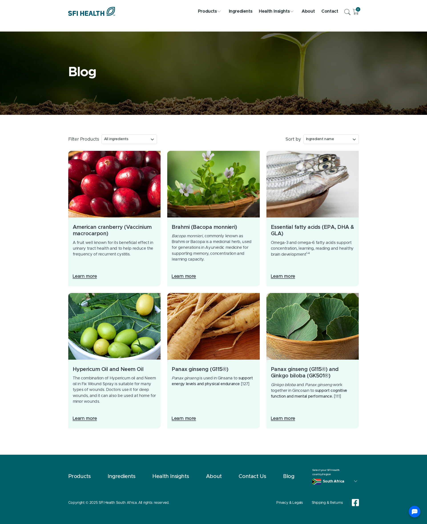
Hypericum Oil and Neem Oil (108, 369)
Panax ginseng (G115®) (200, 369)
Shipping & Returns (327, 502)
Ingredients (240, 11)
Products (207, 11)
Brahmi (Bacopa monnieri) (204, 227)
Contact (329, 11)
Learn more (85, 276)
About (308, 11)
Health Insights (274, 11)
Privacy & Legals (289, 502)
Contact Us (252, 476)
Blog (288, 476)
